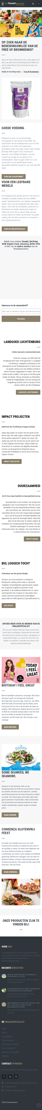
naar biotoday (10, 727)
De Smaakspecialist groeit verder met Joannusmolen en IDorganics (23, 990)
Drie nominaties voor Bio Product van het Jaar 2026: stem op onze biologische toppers (23, 1005)
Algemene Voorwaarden (10, 1052)
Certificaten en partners (10, 1044)
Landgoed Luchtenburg (28, 392)
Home (4, 1028)
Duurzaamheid (7, 1036)
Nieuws (4, 1032)
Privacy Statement (8, 1048)
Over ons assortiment (13, 176)
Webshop (5, 1056)
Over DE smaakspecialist (14, 229)
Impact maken (32, 539)
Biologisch (8, 605)
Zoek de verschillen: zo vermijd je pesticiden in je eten (22, 976)
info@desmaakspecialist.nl (15, 1090)
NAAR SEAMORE (10, 815)
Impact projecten (11, 461)
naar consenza (10, 872)
